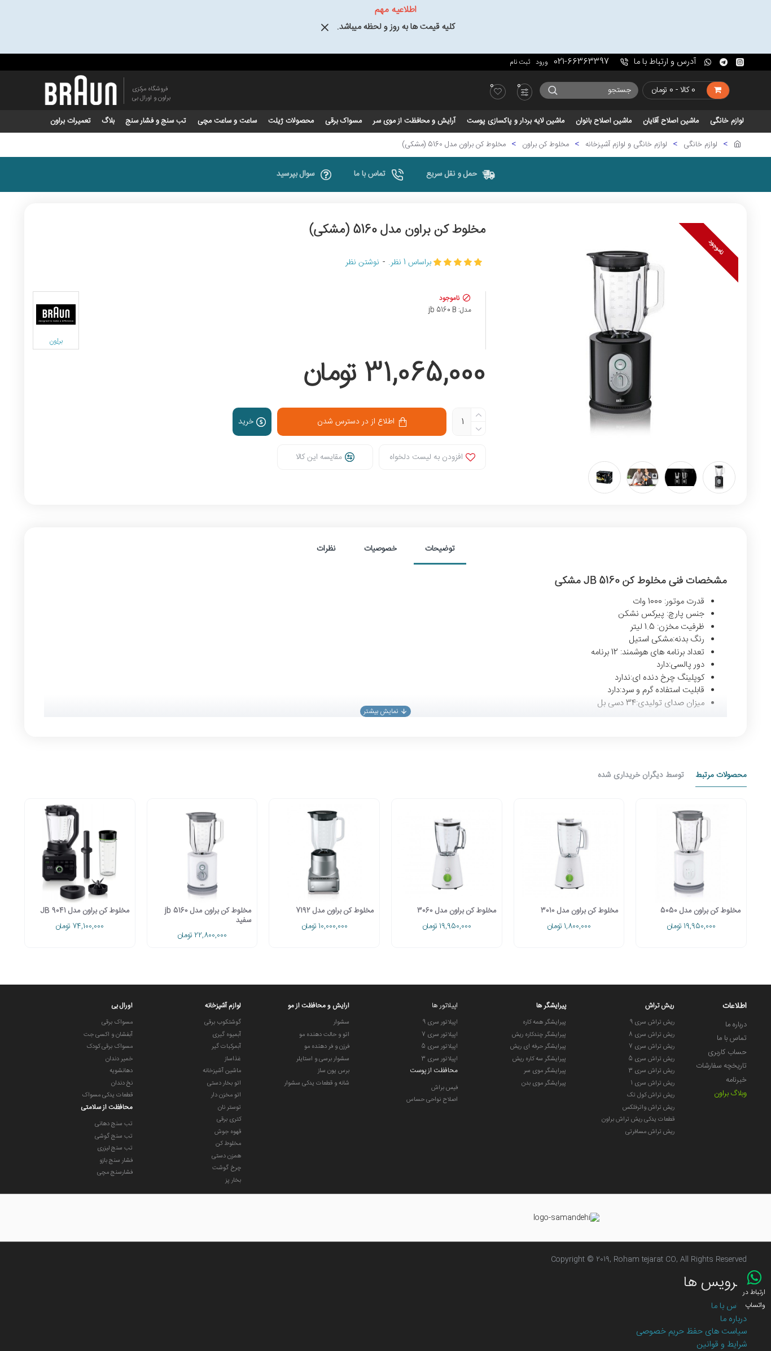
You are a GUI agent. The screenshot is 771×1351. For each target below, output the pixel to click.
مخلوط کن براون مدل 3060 (456, 911)
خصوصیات (380, 549)
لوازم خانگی (700, 145)
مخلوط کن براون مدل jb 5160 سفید (208, 915)
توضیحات (440, 549)
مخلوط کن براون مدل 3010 (579, 911)
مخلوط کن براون (545, 145)
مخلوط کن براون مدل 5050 (700, 911)
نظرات (326, 549)
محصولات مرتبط (721, 776)
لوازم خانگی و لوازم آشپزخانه (626, 145)
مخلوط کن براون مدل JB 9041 (85, 911)
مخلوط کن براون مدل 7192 (335, 911)
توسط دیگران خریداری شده (641, 776)
